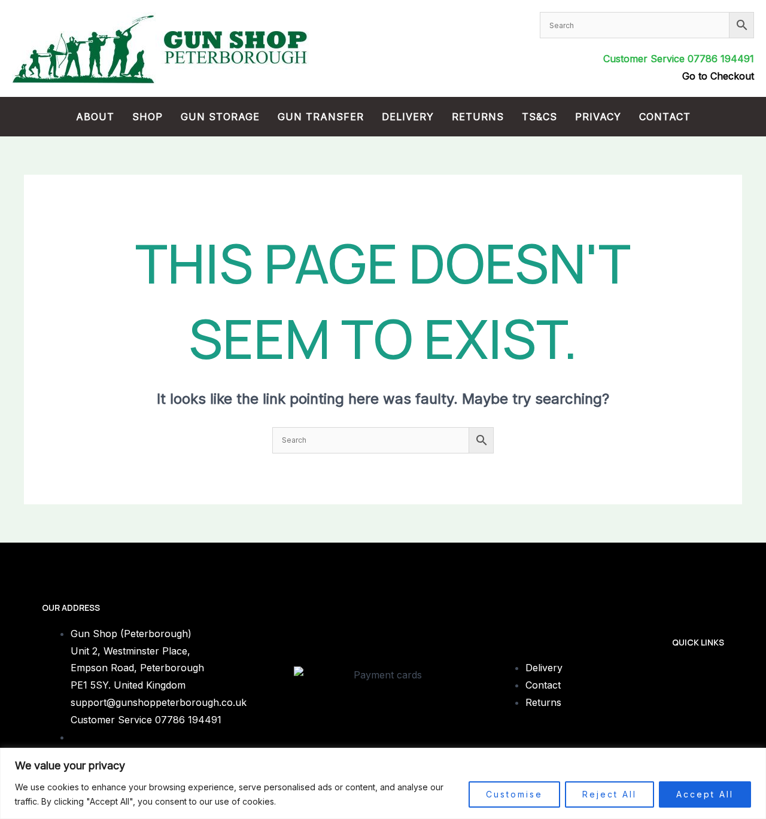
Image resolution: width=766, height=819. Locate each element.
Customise (514, 794)
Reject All (609, 794)
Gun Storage (220, 117)
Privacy (598, 117)
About (95, 117)
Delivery (408, 117)
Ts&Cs (539, 117)
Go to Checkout (718, 76)
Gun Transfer (321, 117)
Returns (478, 117)
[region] (383, 783)
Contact (665, 117)
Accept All (705, 794)
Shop (147, 117)
